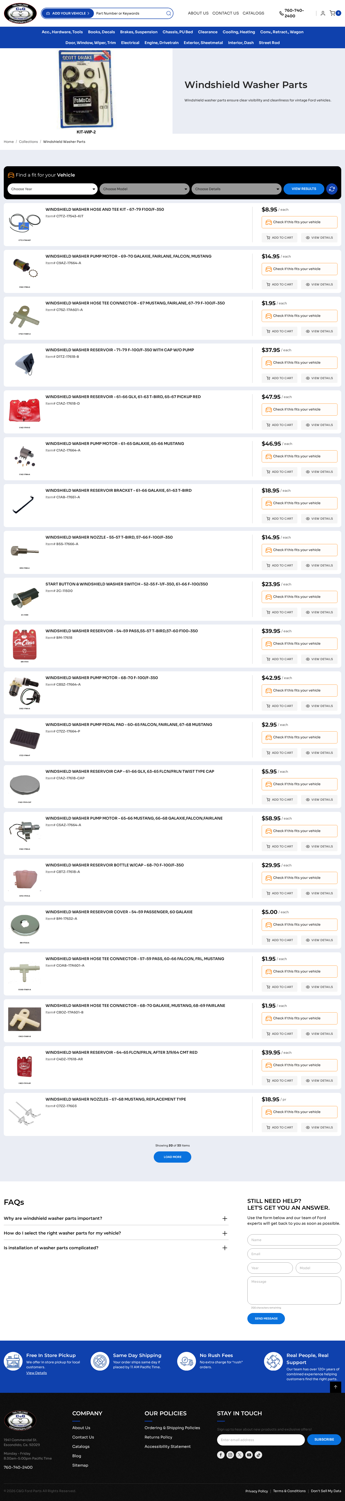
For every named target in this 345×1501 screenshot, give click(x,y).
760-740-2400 (294, 13)
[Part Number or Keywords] (169, 13)
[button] (68, 13)
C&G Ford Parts (29, 1491)
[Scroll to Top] (335, 1387)
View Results (304, 189)
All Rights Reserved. (59, 1491)
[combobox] (133, 13)
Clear (331, 189)
